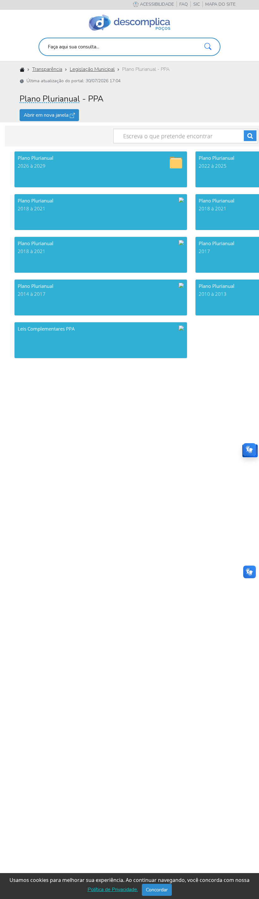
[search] (129, 47)
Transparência (47, 69)
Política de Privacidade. (112, 889)
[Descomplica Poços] (129, 22)
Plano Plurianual (50, 98)
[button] (220, 4)
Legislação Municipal (92, 69)
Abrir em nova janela (47, 115)
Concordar (157, 889)
